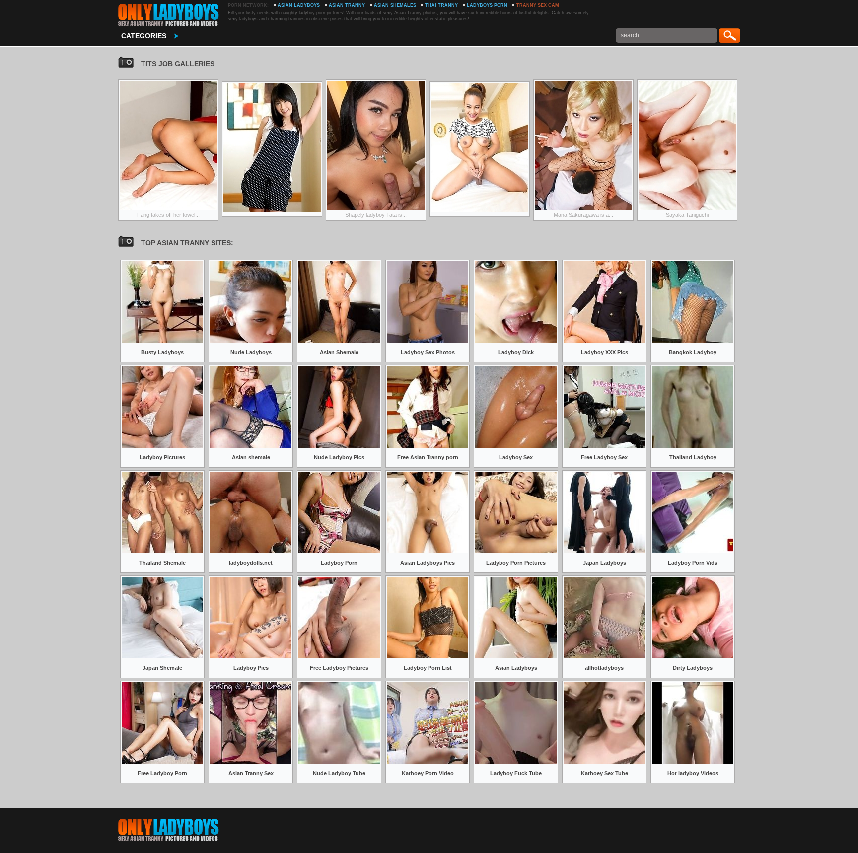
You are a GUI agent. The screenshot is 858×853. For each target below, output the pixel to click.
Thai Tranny (441, 5)
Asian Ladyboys (299, 5)
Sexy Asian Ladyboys (168, 14)
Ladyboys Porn (487, 5)
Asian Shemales (395, 5)
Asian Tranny (347, 5)
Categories (143, 36)
